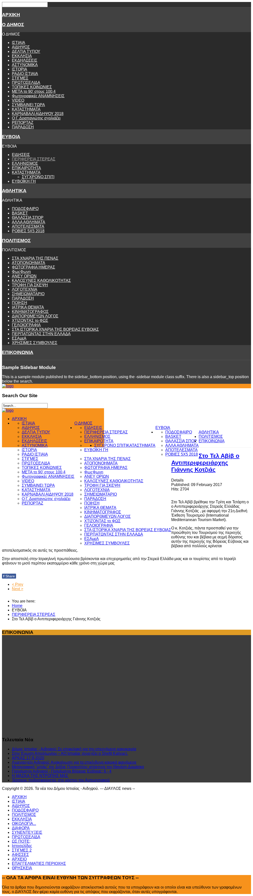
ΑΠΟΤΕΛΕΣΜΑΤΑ (28, 226)
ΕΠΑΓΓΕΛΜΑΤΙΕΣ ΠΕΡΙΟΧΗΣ (39, 863)
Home (17, 606)
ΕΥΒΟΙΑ (11, 136)
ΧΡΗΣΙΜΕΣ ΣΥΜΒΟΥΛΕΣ (34, 343)
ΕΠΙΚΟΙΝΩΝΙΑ (17, 352)
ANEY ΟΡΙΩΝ (24, 276)
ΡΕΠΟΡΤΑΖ (22, 122)
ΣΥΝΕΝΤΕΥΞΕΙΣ (27, 832)
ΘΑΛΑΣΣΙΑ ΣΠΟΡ (27, 217)
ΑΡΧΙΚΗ (11, 14)
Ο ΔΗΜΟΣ (13, 24)
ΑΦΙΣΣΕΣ (20, 855)
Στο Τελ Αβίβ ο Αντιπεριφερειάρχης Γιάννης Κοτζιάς (205, 462)
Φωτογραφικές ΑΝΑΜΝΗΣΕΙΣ (38, 96)
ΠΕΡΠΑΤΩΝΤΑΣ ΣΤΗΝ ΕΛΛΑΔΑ (41, 334)
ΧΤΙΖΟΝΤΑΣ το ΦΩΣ (30, 320)
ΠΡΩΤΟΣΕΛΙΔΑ (26, 82)
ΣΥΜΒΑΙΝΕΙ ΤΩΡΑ (28, 105)
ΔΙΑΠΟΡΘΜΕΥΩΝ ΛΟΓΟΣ (35, 316)
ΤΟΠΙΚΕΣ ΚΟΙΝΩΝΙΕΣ (32, 87)
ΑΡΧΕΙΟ (19, 859)
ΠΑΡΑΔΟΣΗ (23, 127)
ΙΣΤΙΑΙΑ (18, 42)
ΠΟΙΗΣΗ (19, 303)
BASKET (20, 213)
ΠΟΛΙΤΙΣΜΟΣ (16, 240)
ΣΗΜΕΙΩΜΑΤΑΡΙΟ (28, 294)
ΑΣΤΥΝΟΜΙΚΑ (25, 65)
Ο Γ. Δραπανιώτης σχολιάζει (36, 118)
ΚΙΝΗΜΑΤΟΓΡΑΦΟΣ (30, 312)
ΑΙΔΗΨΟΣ (21, 47)
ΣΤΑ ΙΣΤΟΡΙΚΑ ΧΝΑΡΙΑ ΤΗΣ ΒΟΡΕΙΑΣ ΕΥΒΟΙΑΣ (55, 329)
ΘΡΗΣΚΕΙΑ (22, 868)
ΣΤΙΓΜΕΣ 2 (22, 850)
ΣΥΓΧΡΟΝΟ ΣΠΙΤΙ (38, 177)
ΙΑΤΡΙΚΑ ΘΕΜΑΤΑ (28, 307)
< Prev (17, 584)
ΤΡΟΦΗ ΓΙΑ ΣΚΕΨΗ (30, 285)
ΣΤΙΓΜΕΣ (20, 78)
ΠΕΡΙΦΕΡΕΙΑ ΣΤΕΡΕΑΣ (33, 159)
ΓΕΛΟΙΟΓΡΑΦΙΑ (26, 325)
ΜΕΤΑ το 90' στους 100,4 (34, 91)
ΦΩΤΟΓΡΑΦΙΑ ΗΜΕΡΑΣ (33, 267)
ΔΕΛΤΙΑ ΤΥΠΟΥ (26, 51)
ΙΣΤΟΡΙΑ (19, 69)
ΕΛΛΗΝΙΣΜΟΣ (25, 163)
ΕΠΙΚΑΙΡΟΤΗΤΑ (26, 168)
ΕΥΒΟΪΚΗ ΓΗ (24, 181)
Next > (17, 589)
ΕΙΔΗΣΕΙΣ (21, 155)
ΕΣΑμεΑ (19, 338)
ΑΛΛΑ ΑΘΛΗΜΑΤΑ (28, 222)
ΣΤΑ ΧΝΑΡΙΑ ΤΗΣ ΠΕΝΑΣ (35, 258)
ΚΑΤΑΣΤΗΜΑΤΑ (26, 109)
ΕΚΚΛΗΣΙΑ (22, 56)
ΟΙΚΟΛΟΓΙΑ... (24, 823)
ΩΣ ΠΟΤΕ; (21, 841)
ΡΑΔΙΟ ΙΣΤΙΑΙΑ (25, 74)
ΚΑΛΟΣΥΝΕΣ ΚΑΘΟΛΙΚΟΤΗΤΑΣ (41, 280)
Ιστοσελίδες (22, 846)
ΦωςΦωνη (21, 272)
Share (9, 576)
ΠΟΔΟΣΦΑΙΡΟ (25, 209)
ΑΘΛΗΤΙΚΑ (14, 190)
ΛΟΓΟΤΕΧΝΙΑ (24, 289)
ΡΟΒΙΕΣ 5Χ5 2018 (28, 231)
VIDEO (18, 100)
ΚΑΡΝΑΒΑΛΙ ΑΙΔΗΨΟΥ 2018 (37, 114)
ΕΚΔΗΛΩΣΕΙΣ (24, 60)
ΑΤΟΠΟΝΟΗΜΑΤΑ (28, 263)
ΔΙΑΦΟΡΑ (21, 828)
